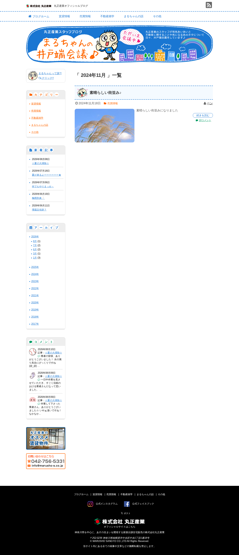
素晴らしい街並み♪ (105, 92)
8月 (35, 241)
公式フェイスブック (143, 503)
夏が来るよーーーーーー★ (46, 174)
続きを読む (202, 115)
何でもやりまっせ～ (43, 186)
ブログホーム (40, 16)
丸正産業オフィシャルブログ (71, 5)
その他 (157, 16)
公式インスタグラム (107, 503)
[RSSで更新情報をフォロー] (209, 5)
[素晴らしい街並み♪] (104, 125)
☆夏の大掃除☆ (40, 163)
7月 (35, 245)
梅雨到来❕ (38, 198)
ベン (210, 103)
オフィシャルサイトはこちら (119, 526)
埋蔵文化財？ (39, 209)
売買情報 (85, 16)
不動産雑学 (107, 16)
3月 (35, 253)
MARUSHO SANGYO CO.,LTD (109, 541)
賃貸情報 (64, 16)
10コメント (205, 120)
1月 (35, 257)
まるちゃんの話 (133, 16)
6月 (35, 249)
